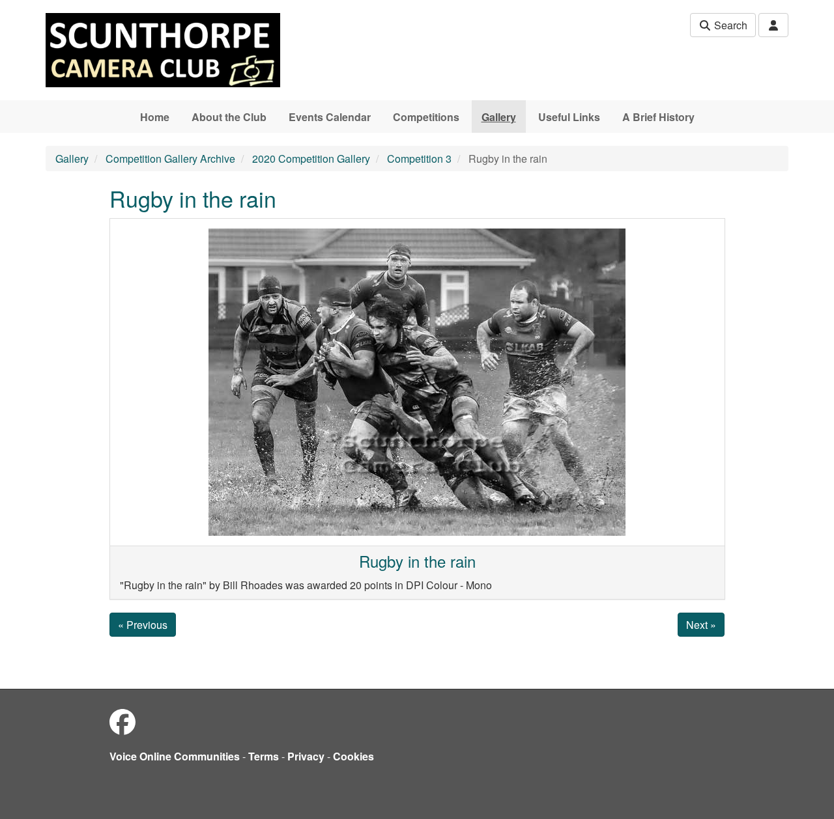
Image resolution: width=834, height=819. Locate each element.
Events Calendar (330, 116)
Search (729, 25)
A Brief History (658, 116)
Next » (701, 624)
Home (154, 116)
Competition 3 (419, 158)
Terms (263, 756)
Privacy (305, 756)
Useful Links (569, 116)
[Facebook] (122, 721)
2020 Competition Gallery (311, 158)
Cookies (353, 756)
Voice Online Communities (174, 756)
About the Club (229, 116)
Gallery (499, 116)
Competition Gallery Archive (170, 158)
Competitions (426, 116)
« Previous (142, 624)
